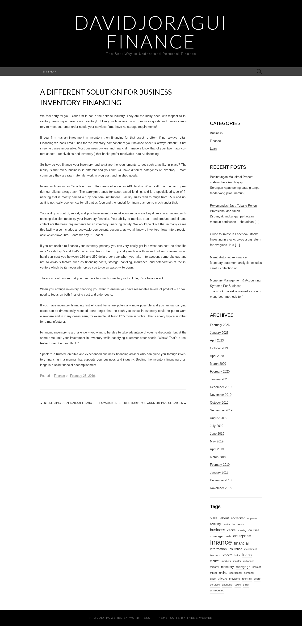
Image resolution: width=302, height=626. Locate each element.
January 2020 (219, 379)
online (223, 572)
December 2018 (220, 480)
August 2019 (218, 418)
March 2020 (218, 363)
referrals (247, 578)
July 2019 (216, 426)
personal (249, 572)
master (237, 561)
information (218, 549)
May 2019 (216, 441)
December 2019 (220, 387)
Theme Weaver (200, 617)
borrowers (238, 524)
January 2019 (219, 472)
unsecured (217, 590)
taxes (238, 584)
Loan (213, 148)
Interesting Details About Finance (66, 402)
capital (231, 530)
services (215, 584)
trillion (246, 584)
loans (247, 555)
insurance (235, 549)
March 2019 (218, 457)
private (222, 578)
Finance (59, 375)
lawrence (215, 555)
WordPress (139, 617)
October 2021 (219, 348)
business (217, 530)
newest (256, 567)
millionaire (248, 561)
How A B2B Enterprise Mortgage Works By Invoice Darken (142, 402)
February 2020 (220, 371)
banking (215, 524)
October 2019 (219, 402)
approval (252, 518)
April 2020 (217, 356)
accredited (238, 518)
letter (237, 555)
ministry (214, 567)
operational (235, 572)
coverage (216, 536)
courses (253, 530)
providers (234, 578)
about (224, 518)
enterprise (242, 536)
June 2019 (217, 433)
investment (250, 549)
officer (213, 572)
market (214, 561)
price (213, 578)
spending (227, 584)
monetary (227, 567)
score (257, 578)
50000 (214, 518)
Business (216, 133)
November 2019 (220, 395)
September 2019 (221, 410)
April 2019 (217, 449)
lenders (227, 555)
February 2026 (220, 325)
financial (241, 543)
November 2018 (220, 488)
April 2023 (217, 340)
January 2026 (219, 332)
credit (228, 536)
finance (221, 542)
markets (226, 561)
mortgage (243, 567)
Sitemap (49, 71)
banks (226, 524)
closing (242, 530)
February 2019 (220, 464)
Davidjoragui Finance (151, 31)
